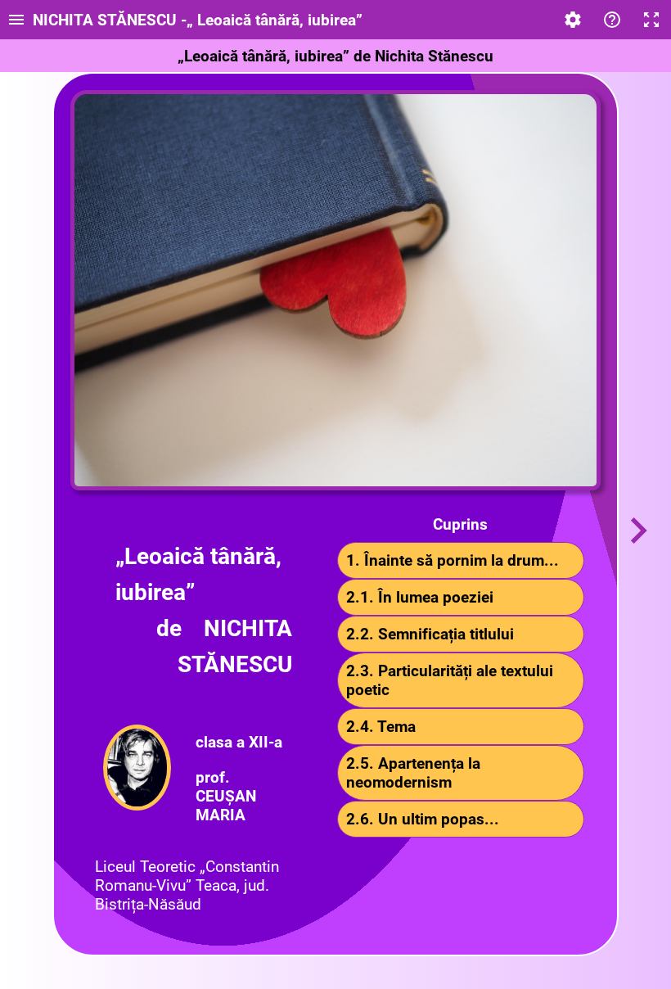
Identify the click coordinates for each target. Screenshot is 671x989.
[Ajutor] (612, 19)
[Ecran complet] (651, 19)
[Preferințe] (572, 19)
